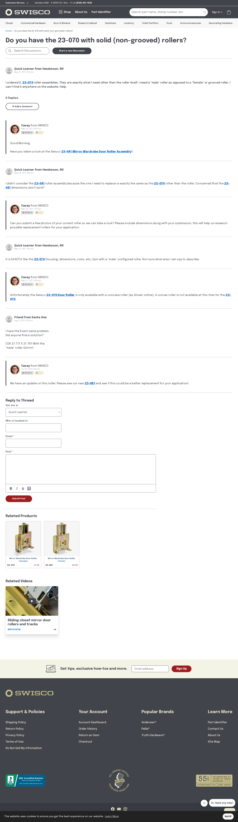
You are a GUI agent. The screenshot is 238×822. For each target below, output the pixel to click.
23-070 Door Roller (60, 295)
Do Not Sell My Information (24, 748)
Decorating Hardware (220, 23)
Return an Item (89, 735)
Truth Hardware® (153, 735)
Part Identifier (217, 722)
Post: (9, 451)
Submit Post (18, 499)
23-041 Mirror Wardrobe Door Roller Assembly (96, 151)
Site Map (214, 741)
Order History (88, 728)
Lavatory (129, 23)
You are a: (12, 405)
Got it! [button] (228, 816)
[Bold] (11, 488)
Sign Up (181, 668)
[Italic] (17, 488)
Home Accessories (190, 23)
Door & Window (61, 23)
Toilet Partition (150, 23)
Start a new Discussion (72, 51)
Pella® (145, 728)
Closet (9, 23)
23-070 (27, 82)
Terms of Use (15, 741)
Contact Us (215, 728)
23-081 (90, 383)
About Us (214, 735)
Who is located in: (17, 421)
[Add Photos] (29, 488)
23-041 (39, 183)
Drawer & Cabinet (87, 23)
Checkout (85, 741)
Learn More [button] (112, 816)
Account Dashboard (92, 722)
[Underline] (23, 488)
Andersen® (148, 722)
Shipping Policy (16, 722)
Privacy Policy (15, 735)
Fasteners (110, 23)
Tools (169, 23)
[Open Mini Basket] (229, 12)
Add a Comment (23, 107)
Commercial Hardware (33, 23)
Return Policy (15, 728)
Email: (9, 436)
